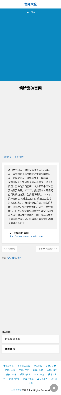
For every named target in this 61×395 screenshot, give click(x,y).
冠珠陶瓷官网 (12, 339)
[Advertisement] (30, 46)
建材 (14, 257)
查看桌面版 (16, 390)
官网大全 (30, 4)
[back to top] (54, 388)
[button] (30, 44)
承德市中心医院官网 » (48, 249)
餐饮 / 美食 (19, 157)
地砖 (9, 257)
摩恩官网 (10, 349)
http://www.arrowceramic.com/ (26, 236)
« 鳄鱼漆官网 (9, 249)
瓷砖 (20, 257)
